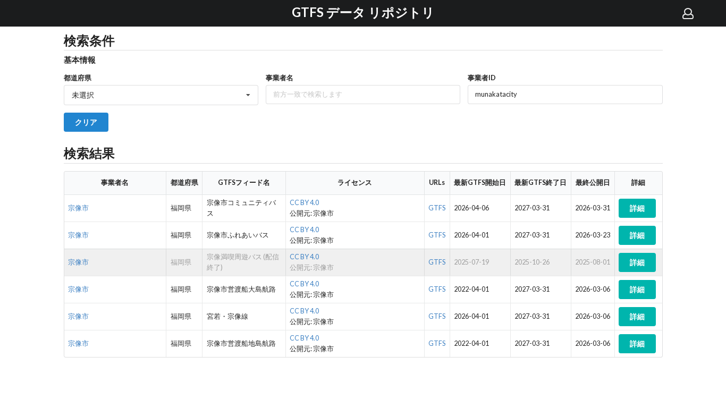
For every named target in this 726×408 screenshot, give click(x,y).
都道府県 (77, 77)
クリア (86, 121)
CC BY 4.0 (304, 203)
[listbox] (161, 95)
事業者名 (279, 77)
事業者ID (482, 77)
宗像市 (78, 208)
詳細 (637, 207)
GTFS (436, 208)
